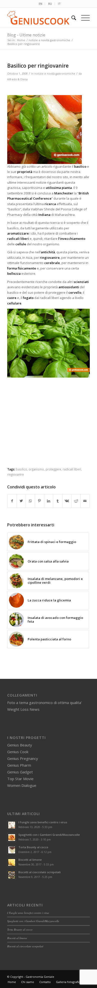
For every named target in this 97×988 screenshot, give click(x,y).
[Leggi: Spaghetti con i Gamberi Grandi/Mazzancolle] (11, 837)
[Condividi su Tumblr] (57, 500)
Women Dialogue (21, 785)
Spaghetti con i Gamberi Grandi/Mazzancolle (49, 835)
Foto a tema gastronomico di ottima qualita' (44, 702)
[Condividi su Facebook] (12, 500)
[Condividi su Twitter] (21, 500)
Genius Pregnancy (22, 758)
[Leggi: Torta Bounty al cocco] (11, 850)
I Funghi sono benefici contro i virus (42, 822)
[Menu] (83, 18)
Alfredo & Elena (17, 79)
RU (50, 3)
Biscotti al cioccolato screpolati (39, 872)
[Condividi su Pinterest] (39, 500)
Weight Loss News (23, 709)
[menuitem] (40, 3)
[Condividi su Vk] (66, 500)
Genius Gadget (20, 771)
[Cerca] (71, 18)
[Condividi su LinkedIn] (48, 500)
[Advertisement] (49, 427)
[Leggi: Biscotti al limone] (11, 862)
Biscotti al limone (30, 859)
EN (40, 3)
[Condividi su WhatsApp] (30, 500)
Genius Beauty (19, 744)
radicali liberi (72, 469)
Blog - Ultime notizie (26, 35)
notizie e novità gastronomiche (54, 73)
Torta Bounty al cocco (33, 847)
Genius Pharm (19, 765)
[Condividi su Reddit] (76, 500)
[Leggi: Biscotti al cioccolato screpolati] (11, 874)
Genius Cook (17, 751)
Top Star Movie (20, 778)
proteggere (53, 469)
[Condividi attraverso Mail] (85, 500)
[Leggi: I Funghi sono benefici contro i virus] (11, 825)
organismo (36, 469)
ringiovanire (15, 474)
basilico (21, 469)
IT (59, 3)
